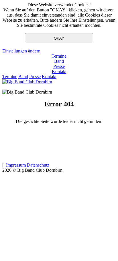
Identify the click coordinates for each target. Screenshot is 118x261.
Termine (59, 56)
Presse (59, 66)
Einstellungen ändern (21, 50)
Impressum (16, 165)
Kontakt (59, 71)
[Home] (27, 81)
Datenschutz (38, 165)
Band (59, 61)
